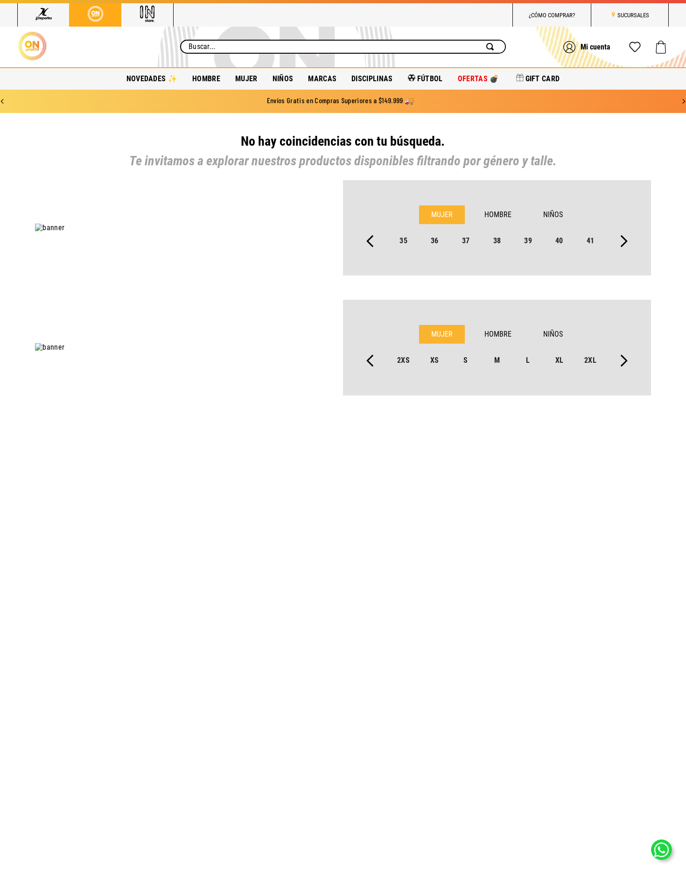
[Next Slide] (683, 101)
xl (559, 360)
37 (466, 240)
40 (559, 240)
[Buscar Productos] (491, 47)
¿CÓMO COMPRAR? (552, 15)
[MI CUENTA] (588, 47)
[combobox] (343, 47)
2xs (403, 360)
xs (434, 360)
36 (435, 240)
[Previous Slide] (2, 101)
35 (403, 240)
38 (497, 240)
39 (528, 240)
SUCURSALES (633, 15)
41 (591, 240)
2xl (590, 360)
